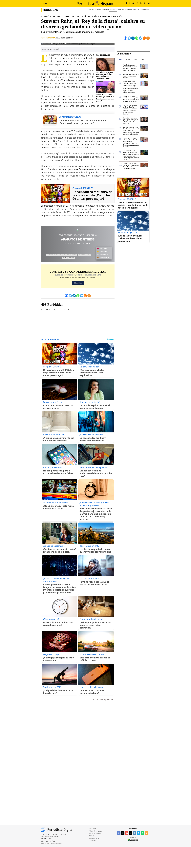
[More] (148, 38)
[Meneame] (144, 38)
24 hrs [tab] (120, 59)
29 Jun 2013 (60, 38)
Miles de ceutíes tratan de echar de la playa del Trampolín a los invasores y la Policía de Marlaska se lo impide (131, 130)
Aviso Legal (92, 828)
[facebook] (118, 833)
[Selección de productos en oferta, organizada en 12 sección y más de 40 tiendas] (78, 230)
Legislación (137, 10)
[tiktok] (130, 833)
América (91, 10)
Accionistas (92, 841)
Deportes (128, 10)
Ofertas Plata (103, 254)
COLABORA (78, 283)
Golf (89, 255)
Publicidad (92, 836)
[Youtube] (133, 3)
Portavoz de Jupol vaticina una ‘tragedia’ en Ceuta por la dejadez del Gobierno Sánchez (131, 98)
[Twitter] (129, 38)
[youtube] (126, 833)
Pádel (65, 258)
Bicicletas (82, 255)
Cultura (120, 10)
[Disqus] (78, 733)
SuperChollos (103, 249)
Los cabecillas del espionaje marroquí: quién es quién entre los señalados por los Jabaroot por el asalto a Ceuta (131, 155)
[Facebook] (126, 3)
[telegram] (138, 833)
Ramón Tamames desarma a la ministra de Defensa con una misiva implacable (130, 67)
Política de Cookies (95, 833)
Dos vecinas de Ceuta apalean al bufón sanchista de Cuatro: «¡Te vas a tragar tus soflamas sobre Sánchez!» (130, 109)
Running (71, 258)
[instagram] (134, 833)
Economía (105, 10)
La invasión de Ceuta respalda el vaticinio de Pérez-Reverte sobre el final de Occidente (131, 166)
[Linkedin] (133, 38)
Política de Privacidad (95, 831)
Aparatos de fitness (69, 255)
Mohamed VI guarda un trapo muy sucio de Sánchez (131, 76)
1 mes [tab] (135, 59)
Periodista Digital (48, 38)
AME (148, 3)
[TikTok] (137, 3)
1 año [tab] (142, 59)
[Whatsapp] (136, 38)
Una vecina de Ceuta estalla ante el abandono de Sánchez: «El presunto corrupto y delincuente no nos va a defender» (131, 142)
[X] (129, 3)
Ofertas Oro (103, 251)
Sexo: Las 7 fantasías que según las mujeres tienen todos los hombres (130, 120)
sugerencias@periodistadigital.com (52, 843)
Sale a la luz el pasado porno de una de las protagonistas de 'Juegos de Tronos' (104, 75)
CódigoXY (145, 10)
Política (98, 10)
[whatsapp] (144, 3)
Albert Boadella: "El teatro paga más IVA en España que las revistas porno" (105, 98)
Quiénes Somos (94, 838)
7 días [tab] (128, 59)
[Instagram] (140, 3)
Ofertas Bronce (104, 257)
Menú (45, 3)
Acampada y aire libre (54, 255)
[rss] (146, 833)
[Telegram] (140, 38)
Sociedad (51, 9)
